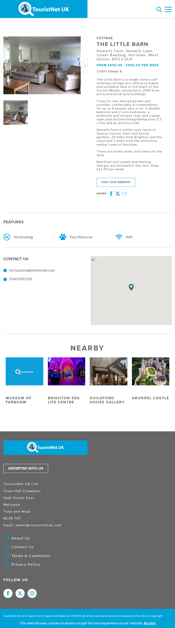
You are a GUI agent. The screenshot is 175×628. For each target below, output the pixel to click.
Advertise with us (25, 468)
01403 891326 (20, 279)
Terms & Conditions (30, 556)
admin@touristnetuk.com (38, 525)
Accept (150, 623)
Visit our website (115, 182)
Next (86, 66)
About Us (20, 538)
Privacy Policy (25, 564)
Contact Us (22, 547)
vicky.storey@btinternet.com (32, 270)
